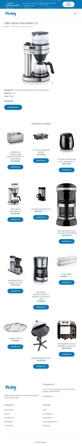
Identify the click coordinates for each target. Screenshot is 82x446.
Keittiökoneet (28, 90)
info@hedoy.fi (48, 396)
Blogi (44, 410)
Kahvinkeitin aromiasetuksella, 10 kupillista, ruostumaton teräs (41, 295)
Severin (37, 90)
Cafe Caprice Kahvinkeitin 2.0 (15, 210)
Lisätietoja (13, 107)
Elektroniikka (9, 410)
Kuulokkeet (8, 422)
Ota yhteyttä (47, 414)
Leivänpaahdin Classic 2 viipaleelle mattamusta (66, 345)
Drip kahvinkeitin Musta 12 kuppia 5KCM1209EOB (66, 232)
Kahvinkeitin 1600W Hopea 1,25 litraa (15, 281)
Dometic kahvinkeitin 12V (41, 209)
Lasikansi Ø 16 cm (15, 338)
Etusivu (6, 26)
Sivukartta (46, 426)
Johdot (7, 414)
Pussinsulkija (67, 274)
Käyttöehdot (47, 418)
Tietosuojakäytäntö (50, 422)
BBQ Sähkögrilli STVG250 (41, 358)
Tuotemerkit (18, 90)
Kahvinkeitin (44, 90)
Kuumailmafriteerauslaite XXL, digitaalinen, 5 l (66, 160)
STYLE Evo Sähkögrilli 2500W (41, 151)
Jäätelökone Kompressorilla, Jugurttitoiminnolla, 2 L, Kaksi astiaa (15, 155)
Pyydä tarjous (68, 4)
